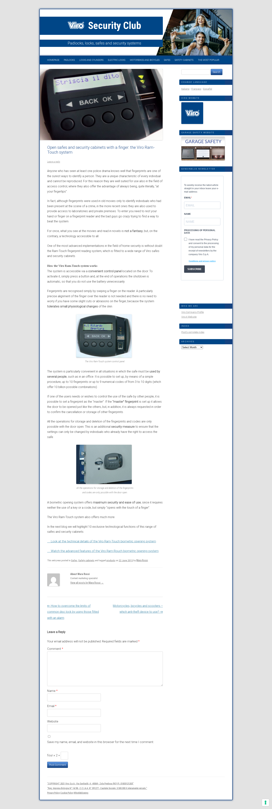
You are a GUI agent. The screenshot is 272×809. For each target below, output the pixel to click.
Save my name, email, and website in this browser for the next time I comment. (100, 742)
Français (196, 88)
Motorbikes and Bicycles (144, 60)
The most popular (208, 60)
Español (207, 88)
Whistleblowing (81, 792)
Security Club (113, 25)
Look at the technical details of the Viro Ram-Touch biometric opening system (103, 541)
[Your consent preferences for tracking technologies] (265, 802)
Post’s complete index (192, 332)
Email (51, 706)
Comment (55, 649)
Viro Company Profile (192, 312)
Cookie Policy (66, 792)
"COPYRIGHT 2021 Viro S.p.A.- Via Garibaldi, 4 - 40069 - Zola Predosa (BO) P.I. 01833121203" (90, 783)
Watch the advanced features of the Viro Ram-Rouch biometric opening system (105, 551)
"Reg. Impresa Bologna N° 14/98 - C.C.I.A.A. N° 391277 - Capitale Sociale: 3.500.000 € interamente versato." (97, 788)
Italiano (185, 88)
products (110, 560)
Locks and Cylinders (91, 60)
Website (52, 721)
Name (52, 691)
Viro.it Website (189, 316)
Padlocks (69, 60)
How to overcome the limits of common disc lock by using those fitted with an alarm (73, 612)
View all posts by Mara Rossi (87, 582)
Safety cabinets (184, 60)
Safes (167, 60)
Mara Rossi (142, 560)
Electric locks (116, 60)
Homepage (53, 60)
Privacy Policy (53, 792)
